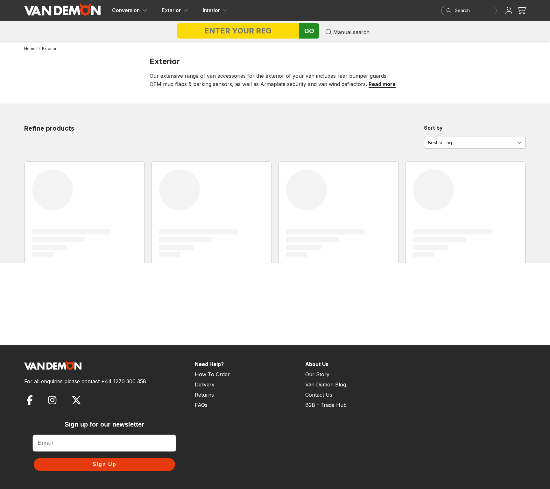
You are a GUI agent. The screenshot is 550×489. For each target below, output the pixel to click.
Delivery (205, 384)
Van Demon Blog (325, 384)
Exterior (171, 10)
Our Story (317, 374)
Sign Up (104, 464)
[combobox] (475, 10)
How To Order (212, 374)
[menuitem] (130, 10)
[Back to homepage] (62, 9)
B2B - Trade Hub (326, 405)
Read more (382, 84)
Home (30, 48)
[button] (521, 10)
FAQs (201, 405)
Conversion (126, 10)
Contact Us (318, 395)
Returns (204, 395)
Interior (211, 10)
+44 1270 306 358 (123, 381)
